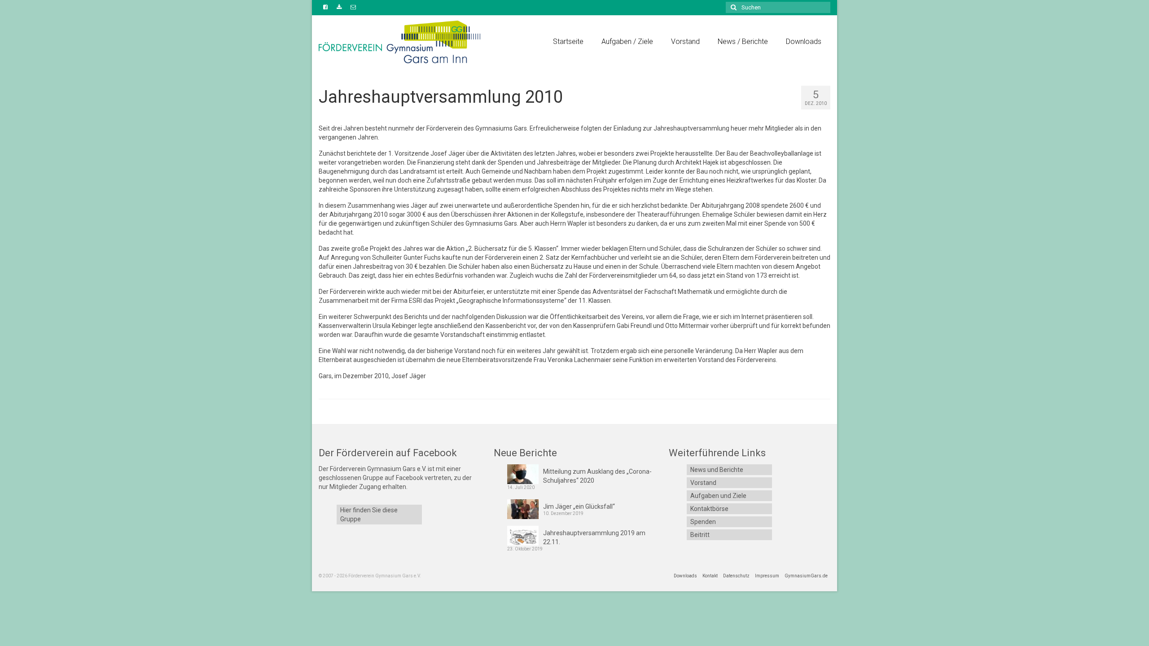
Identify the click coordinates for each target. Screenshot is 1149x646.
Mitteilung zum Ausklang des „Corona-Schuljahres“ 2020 (597, 476)
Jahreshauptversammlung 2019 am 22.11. (594, 537)
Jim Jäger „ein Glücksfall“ (579, 506)
